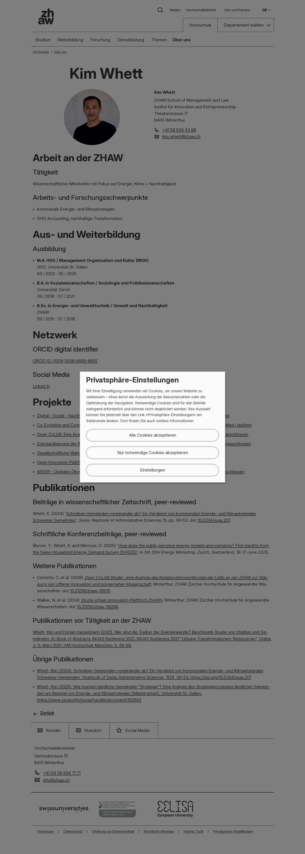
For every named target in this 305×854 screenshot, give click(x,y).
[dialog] (152, 427)
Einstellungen (152, 470)
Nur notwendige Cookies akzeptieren (152, 452)
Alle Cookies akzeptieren (152, 435)
